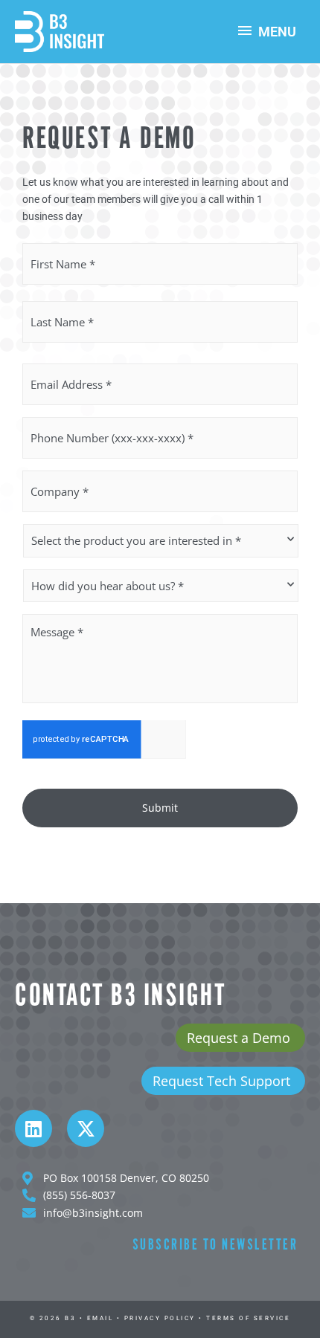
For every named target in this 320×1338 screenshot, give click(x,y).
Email (100, 1318)
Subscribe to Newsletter (215, 1246)
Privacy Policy (160, 1318)
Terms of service (248, 1318)
